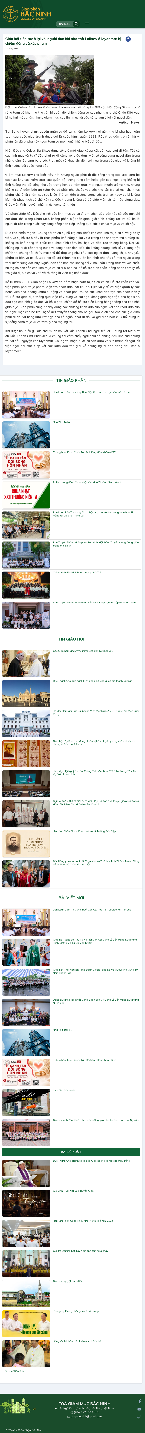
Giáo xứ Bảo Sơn (14, 1371)
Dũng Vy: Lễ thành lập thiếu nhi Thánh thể (77, 1341)
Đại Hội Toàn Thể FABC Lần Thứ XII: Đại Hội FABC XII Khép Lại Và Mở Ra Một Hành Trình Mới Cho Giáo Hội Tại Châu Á (96, 803)
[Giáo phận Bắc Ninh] (27, 14)
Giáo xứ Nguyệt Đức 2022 (67, 1281)
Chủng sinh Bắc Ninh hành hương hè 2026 (77, 572)
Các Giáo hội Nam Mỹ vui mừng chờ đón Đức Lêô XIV (83, 650)
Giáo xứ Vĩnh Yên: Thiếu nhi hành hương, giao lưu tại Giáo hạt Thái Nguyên (96, 1120)
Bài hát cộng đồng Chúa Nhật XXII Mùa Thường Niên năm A (87, 482)
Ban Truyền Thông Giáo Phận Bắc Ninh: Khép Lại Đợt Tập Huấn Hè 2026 (94, 602)
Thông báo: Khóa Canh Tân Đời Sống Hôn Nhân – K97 (84, 452)
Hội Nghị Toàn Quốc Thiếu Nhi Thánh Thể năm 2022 (83, 1220)
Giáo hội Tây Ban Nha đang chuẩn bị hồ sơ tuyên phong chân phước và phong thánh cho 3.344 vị (94, 743)
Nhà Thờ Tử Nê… (62, 422)
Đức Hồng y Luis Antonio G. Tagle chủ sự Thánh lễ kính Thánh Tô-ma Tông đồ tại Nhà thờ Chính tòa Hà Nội (96, 863)
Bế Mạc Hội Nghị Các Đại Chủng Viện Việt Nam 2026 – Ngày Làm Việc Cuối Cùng (96, 712)
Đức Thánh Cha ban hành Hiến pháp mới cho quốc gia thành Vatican (92, 680)
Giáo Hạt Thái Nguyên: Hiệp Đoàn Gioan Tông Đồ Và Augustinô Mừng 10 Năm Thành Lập (95, 971)
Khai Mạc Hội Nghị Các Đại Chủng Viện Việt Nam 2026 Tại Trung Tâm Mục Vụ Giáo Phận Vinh (95, 773)
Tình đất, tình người (64, 1090)
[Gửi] (76, 23)
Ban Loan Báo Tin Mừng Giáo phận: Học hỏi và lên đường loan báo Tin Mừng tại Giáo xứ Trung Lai (93, 514)
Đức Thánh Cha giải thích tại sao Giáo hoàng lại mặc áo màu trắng (91, 1160)
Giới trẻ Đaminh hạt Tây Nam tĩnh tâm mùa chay (80, 1250)
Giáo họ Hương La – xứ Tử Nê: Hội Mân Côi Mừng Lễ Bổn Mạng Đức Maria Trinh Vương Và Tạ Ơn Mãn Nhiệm (95, 941)
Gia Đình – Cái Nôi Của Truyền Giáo (73, 1190)
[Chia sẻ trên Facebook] (128, 39)
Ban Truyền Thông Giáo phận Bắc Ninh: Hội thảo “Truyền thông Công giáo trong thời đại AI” (96, 544)
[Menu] (87, 23)
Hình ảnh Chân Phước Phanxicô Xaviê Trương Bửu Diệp (84, 831)
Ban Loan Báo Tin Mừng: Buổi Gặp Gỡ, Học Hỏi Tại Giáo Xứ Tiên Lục (92, 392)
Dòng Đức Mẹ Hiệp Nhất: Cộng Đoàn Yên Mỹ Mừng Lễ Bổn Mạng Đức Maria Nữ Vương (96, 1001)
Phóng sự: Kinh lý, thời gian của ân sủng (76, 1311)
